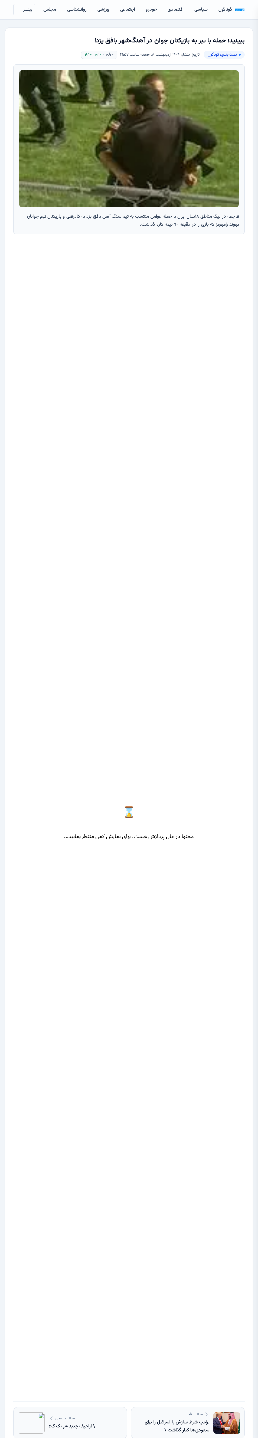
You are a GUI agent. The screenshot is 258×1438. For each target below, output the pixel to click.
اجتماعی (127, 9)
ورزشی (103, 9)
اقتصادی (175, 9)
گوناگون (225, 9)
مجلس (49, 9)
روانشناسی (77, 9)
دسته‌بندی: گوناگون (222, 54)
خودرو (151, 9)
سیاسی (201, 9)
